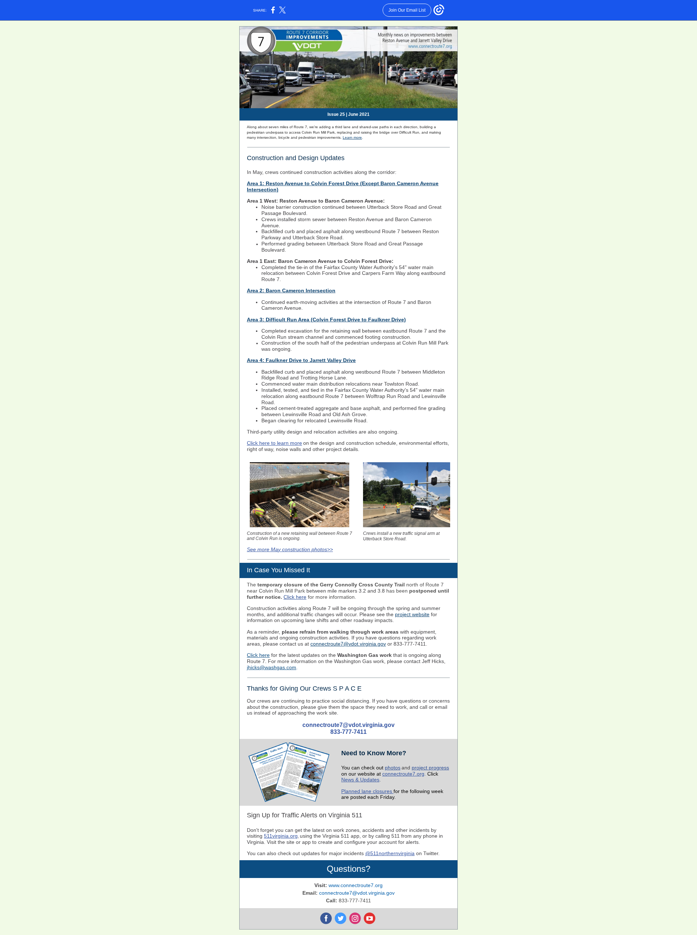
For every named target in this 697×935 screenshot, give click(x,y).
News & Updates (360, 779)
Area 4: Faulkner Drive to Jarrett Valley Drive (301, 360)
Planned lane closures (367, 791)
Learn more (352, 137)
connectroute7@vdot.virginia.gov (348, 644)
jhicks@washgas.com (271, 667)
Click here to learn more (274, 443)
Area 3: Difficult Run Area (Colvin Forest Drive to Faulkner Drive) (326, 319)
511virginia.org (281, 836)
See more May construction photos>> (290, 549)
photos (392, 768)
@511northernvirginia (390, 853)
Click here (295, 597)
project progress (430, 768)
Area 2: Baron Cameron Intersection (291, 290)
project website (412, 614)
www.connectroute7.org (356, 885)
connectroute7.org (403, 774)
